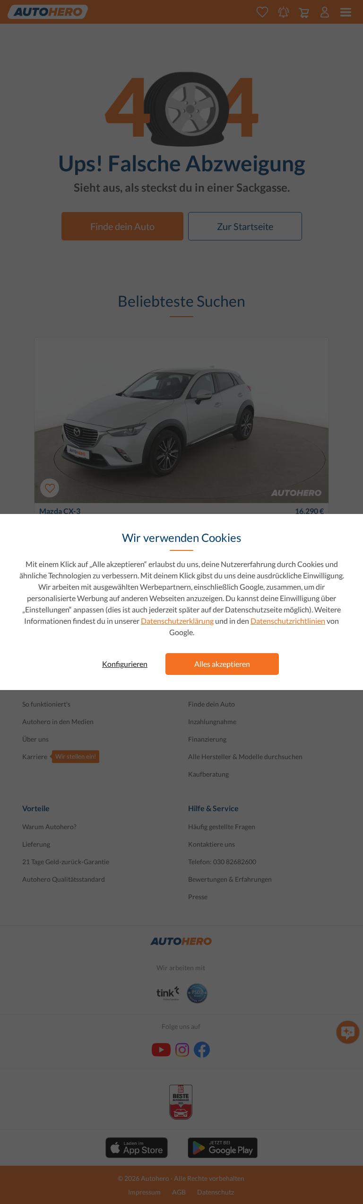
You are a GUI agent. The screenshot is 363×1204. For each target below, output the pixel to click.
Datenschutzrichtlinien (288, 620)
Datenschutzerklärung (177, 620)
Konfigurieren (124, 663)
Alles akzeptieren (222, 663)
